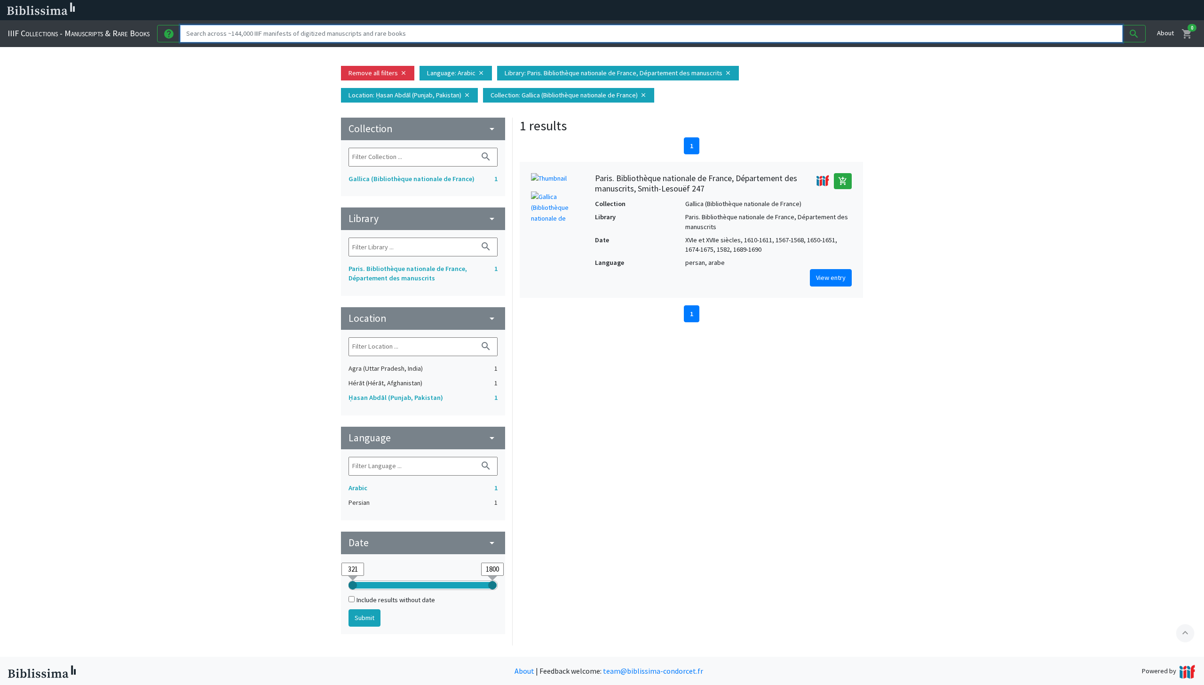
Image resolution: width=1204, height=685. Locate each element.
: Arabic (455, 73)
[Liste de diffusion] (436, 10)
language (423, 437)
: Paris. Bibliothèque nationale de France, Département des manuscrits (618, 73)
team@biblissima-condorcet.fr (653, 671)
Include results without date (395, 600)
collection (423, 128)
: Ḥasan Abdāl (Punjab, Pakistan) (409, 95)
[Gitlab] (526, 10)
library (423, 218)
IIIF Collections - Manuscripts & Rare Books (79, 33)
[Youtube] (496, 10)
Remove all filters (378, 73)
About (1165, 33)
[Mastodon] (481, 10)
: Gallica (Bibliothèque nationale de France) (569, 95)
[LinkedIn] (451, 10)
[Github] (511, 10)
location (423, 318)
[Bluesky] (466, 10)
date (423, 542)
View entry (831, 277)
